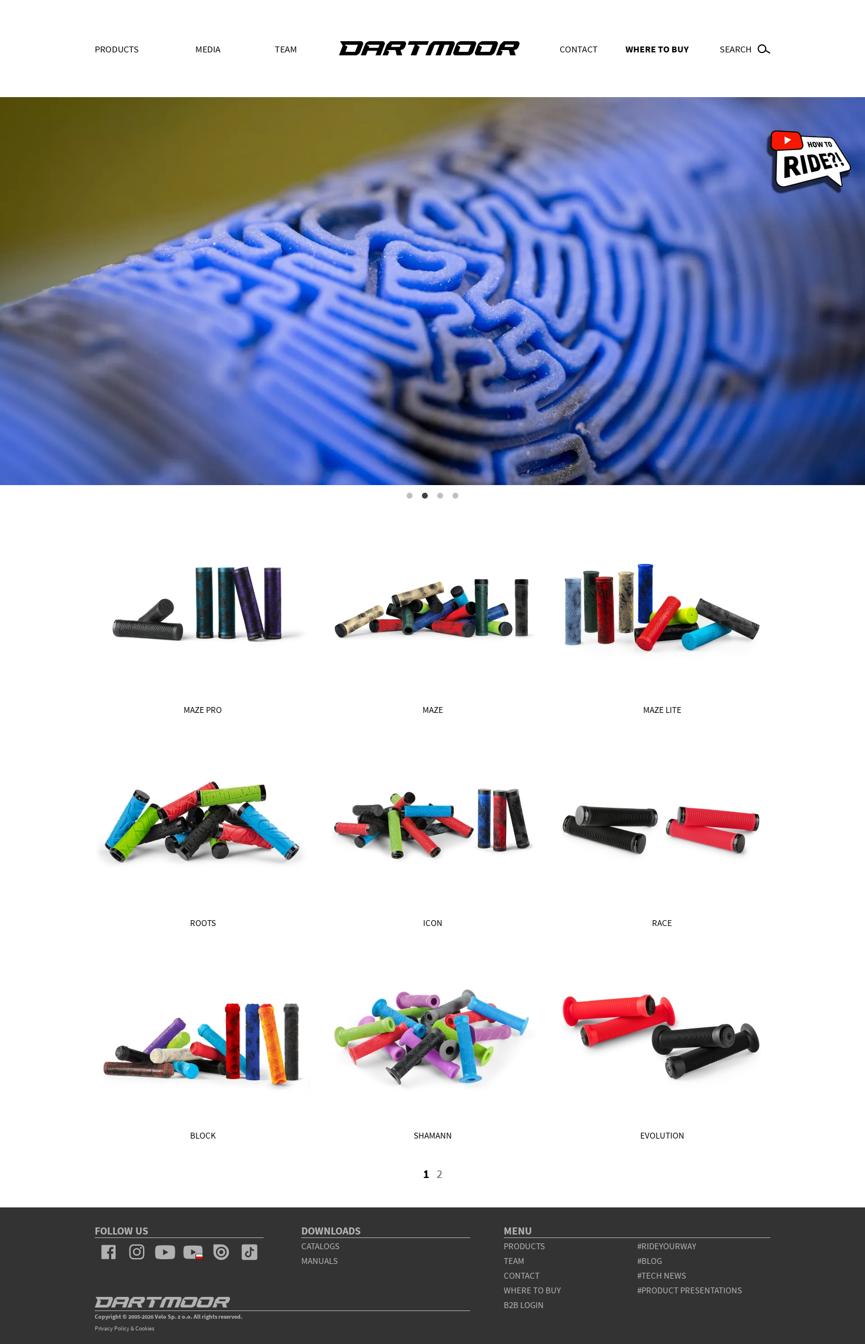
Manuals (319, 1260)
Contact (579, 49)
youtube (165, 1252)
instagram (137, 1252)
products (524, 1246)
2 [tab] (425, 496)
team (514, 1260)
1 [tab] (409, 496)
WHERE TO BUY (657, 49)
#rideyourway (666, 1246)
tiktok (249, 1252)
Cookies (144, 1328)
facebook (109, 1252)
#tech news (661, 1275)
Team (286, 49)
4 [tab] (455, 496)
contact (522, 1275)
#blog (649, 1260)
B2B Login (524, 1304)
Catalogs (320, 1246)
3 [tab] (440, 496)
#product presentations (689, 1290)
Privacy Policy (112, 1328)
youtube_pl (193, 1252)
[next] (449, 1178)
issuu (221, 1252)
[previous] (416, 1178)
